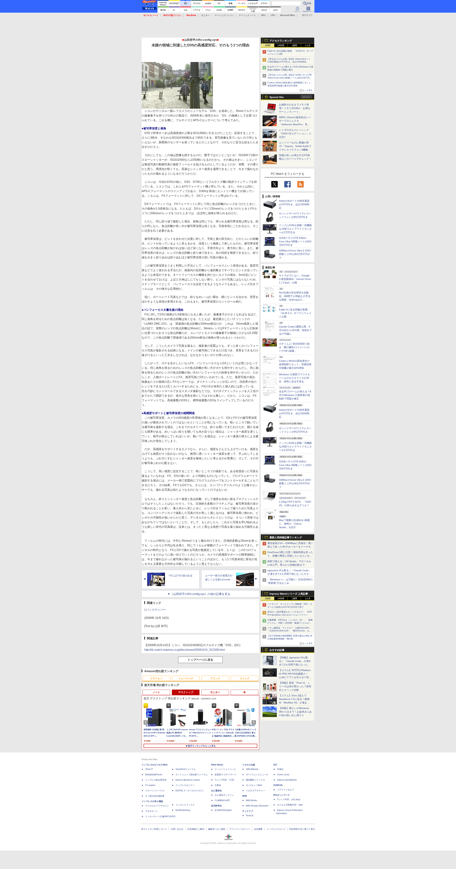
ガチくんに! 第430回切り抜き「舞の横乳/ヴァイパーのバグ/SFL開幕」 (294, 347)
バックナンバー (156, 609)
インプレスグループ (276, 829)
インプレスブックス (185, 805)
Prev (146, 722)
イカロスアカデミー (255, 790)
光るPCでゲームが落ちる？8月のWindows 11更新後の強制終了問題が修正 (295, 395)
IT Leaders (150, 785)
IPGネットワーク (281, 795)
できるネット (151, 811)
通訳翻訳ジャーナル (255, 780)
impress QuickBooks (287, 780)
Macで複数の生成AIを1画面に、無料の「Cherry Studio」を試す (294, 524)
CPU (273, 15)
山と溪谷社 (216, 790)
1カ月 (307, 45)
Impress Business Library (187, 780)
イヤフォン (156, 678)
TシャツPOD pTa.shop (288, 799)
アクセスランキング (281, 40)
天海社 (280, 769)
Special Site (277, 97)
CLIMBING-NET (222, 800)
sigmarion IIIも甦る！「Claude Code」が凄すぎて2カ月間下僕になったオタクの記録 (289, 574)
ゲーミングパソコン (224, 15)
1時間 (267, 45)
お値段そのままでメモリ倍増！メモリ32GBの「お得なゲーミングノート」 (294, 108)
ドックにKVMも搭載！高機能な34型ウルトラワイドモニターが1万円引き (295, 229)
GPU (263, 15)
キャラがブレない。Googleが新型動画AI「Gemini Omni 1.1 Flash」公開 (295, 279)
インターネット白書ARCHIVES (160, 816)
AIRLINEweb (252, 769)
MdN (244, 796)
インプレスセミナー (185, 785)
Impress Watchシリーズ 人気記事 (289, 593)
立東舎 (218, 785)
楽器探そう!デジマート (226, 774)
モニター (205, 15)
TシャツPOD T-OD (224, 780)
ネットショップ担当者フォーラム (191, 774)
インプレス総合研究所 (156, 780)
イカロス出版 (248, 765)
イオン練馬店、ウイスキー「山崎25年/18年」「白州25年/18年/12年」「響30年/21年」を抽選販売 (289, 631)
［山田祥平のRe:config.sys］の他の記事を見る (200, 593)
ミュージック (185, 678)
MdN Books (251, 800)
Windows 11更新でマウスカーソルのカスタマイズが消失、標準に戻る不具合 (294, 378)
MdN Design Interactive (257, 805)
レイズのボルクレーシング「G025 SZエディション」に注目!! (295, 133)
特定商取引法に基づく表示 (302, 829)
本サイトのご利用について (154, 829)
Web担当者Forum (153, 774)
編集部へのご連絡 (216, 829)
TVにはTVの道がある (181, 575)
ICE (275, 765)
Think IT (149, 769)
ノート (156, 692)
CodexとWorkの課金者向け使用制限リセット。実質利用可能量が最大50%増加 (295, 364)
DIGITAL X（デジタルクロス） (190, 790)
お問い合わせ (177, 829)
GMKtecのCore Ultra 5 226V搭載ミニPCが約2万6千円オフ (295, 254)
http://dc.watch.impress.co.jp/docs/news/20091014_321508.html (184, 649)
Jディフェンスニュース (257, 774)
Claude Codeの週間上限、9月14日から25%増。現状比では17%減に (295, 330)
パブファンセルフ (285, 789)
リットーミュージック (225, 769)
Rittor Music (217, 765)
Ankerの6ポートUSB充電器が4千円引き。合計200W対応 (294, 204)
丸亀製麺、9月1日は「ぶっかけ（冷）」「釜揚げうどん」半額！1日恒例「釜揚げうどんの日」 (290, 623)
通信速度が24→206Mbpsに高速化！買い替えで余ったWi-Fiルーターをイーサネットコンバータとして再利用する (290, 547)
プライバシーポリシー (239, 829)
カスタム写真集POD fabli (290, 805)
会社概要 (258, 829)
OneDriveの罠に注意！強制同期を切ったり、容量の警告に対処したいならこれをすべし (290, 556)
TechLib (249, 815)
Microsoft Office (287, 15)
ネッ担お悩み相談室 (154, 796)
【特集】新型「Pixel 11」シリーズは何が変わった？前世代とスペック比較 (295, 686)
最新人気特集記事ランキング (286, 537)
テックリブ (247, 811)
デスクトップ (185, 692)
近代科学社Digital (223, 810)
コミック (245, 678)
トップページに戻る (200, 659)
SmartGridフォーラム (185, 769)
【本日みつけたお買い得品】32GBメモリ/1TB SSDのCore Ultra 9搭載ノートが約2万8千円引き (289, 78)
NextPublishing (182, 810)
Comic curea (283, 774)
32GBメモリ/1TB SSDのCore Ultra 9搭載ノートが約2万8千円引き (295, 241)
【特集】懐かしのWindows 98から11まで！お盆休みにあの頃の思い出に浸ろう (295, 712)
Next (254, 722)
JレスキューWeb (254, 785)
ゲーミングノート (247, 15)
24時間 (281, 45)
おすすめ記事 (277, 650)
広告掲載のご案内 (195, 829)
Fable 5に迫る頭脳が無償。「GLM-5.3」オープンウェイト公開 (295, 313)
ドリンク (215, 678)
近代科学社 (216, 805)
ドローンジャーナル (154, 790)
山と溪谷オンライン (224, 795)
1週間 (294, 45)
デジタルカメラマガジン (157, 805)
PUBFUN (278, 785)
